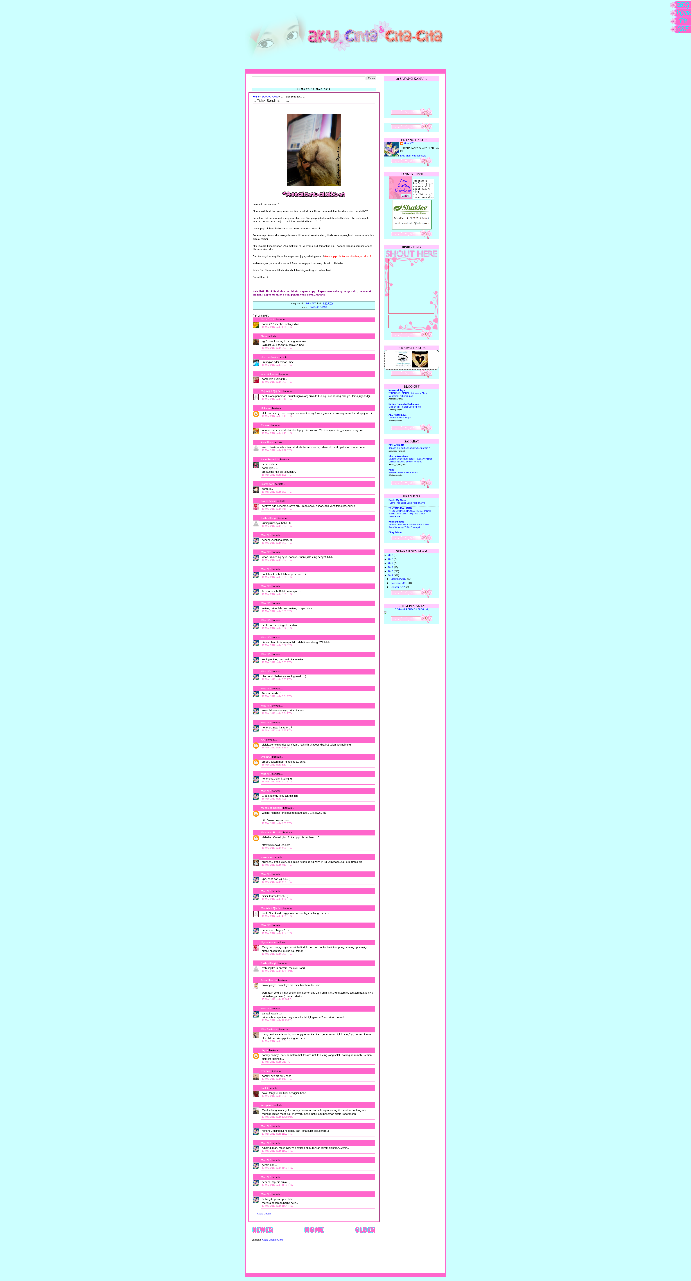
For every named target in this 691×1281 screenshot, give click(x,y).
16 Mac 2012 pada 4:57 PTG (277, 933)
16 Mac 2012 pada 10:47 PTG (277, 971)
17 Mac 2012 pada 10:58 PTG (277, 1117)
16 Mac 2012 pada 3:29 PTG (277, 543)
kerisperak (267, 1105)
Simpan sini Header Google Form (405, 407)
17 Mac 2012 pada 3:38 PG (276, 1041)
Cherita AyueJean (398, 456)
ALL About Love (398, 415)
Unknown (266, 408)
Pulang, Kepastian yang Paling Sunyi (407, 503)
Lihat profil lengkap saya (413, 156)
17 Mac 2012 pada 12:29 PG (277, 1020)
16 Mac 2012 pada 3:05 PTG (277, 474)
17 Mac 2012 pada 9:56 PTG (277, 1096)
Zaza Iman (267, 857)
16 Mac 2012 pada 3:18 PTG (277, 509)
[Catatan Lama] (365, 1233)
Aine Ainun (267, 442)
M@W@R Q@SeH (271, 391)
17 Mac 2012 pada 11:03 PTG (277, 1168)
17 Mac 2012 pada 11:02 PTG (277, 1151)
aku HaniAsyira (269, 357)
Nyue (264, 336)
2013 (391, 571)
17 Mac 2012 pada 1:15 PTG (277, 1079)
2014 (391, 567)
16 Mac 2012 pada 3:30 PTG (277, 560)
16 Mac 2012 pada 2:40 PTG (277, 433)
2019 (391, 555)
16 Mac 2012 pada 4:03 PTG (277, 798)
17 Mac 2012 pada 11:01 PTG (277, 1133)
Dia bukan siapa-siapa (400, 417)
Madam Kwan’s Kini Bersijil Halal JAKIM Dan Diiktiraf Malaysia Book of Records (410, 460)
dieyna (264, 1050)
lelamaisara (267, 483)
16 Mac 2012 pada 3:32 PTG (277, 628)
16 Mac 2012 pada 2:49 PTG (277, 450)
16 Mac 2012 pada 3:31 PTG (277, 594)
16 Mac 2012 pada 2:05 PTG (277, 365)
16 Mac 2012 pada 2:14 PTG (277, 399)
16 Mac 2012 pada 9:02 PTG (277, 954)
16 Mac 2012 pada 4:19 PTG (277, 865)
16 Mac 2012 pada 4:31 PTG (277, 916)
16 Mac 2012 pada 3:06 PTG (277, 491)
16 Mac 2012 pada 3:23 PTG (277, 526)
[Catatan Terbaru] (263, 1233)
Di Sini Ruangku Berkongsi (404, 404)
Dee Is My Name (397, 500)
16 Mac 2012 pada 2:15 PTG (277, 416)
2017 (391, 563)
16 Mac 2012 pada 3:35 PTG (277, 730)
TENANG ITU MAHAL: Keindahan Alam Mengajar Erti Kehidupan (408, 394)
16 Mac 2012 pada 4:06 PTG (277, 823)
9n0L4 (264, 1088)
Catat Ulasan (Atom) (272, 1240)
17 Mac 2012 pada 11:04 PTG (277, 1206)
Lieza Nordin (268, 319)
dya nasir (266, 1070)
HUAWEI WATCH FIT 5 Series (403, 472)
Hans (391, 470)
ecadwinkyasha (269, 374)
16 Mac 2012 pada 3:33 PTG (277, 662)
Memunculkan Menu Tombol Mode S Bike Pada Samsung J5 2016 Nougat (409, 526)
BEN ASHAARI (397, 445)
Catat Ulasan (264, 1213)
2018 (391, 559)
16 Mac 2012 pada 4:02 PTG (277, 781)
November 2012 (399, 583)
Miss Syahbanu (269, 1029)
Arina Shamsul (269, 980)
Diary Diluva (395, 532)
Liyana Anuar (268, 500)
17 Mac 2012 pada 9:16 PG (276, 1061)
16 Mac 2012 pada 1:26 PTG (277, 327)
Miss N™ (266, 535)
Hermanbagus (396, 522)
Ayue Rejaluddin (270, 459)
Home (256, 97)
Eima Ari (265, 425)
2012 (391, 575)
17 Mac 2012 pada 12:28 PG (277, 999)
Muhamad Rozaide (272, 807)
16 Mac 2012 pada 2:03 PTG (277, 348)
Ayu (263, 739)
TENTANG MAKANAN (400, 508)
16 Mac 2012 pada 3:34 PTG (277, 696)
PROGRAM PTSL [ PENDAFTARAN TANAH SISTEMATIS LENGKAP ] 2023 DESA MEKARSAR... (410, 514)
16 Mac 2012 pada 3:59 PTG (277, 764)
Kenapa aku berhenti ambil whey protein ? (409, 448)
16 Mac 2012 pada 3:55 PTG (277, 747)
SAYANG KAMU (270, 97)
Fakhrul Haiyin (269, 518)
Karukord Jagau (397, 390)
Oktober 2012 (398, 587)
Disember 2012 (399, 579)
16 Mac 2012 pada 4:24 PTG (277, 882)
